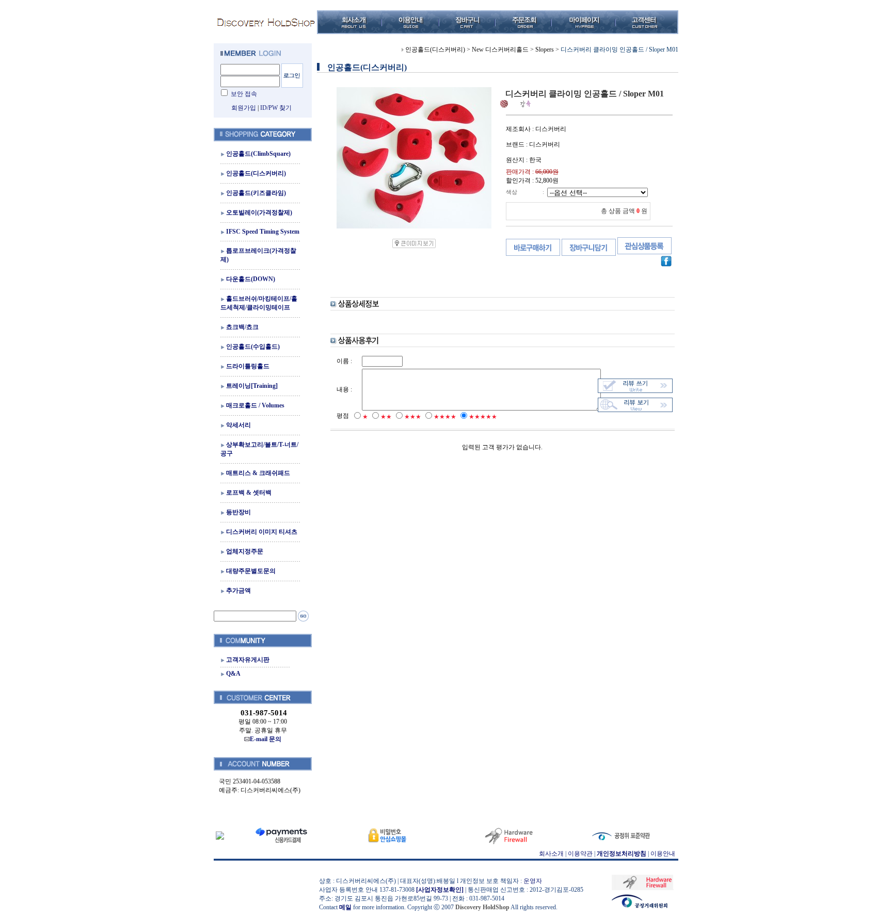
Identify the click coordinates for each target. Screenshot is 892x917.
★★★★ (445, 416)
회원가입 (243, 107)
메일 (345, 907)
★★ (386, 416)
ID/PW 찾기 (276, 107)
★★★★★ (483, 416)
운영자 (532, 881)
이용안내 (662, 853)
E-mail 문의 (265, 739)
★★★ (412, 416)
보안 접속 (244, 93)
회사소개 (551, 853)
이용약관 (580, 853)
